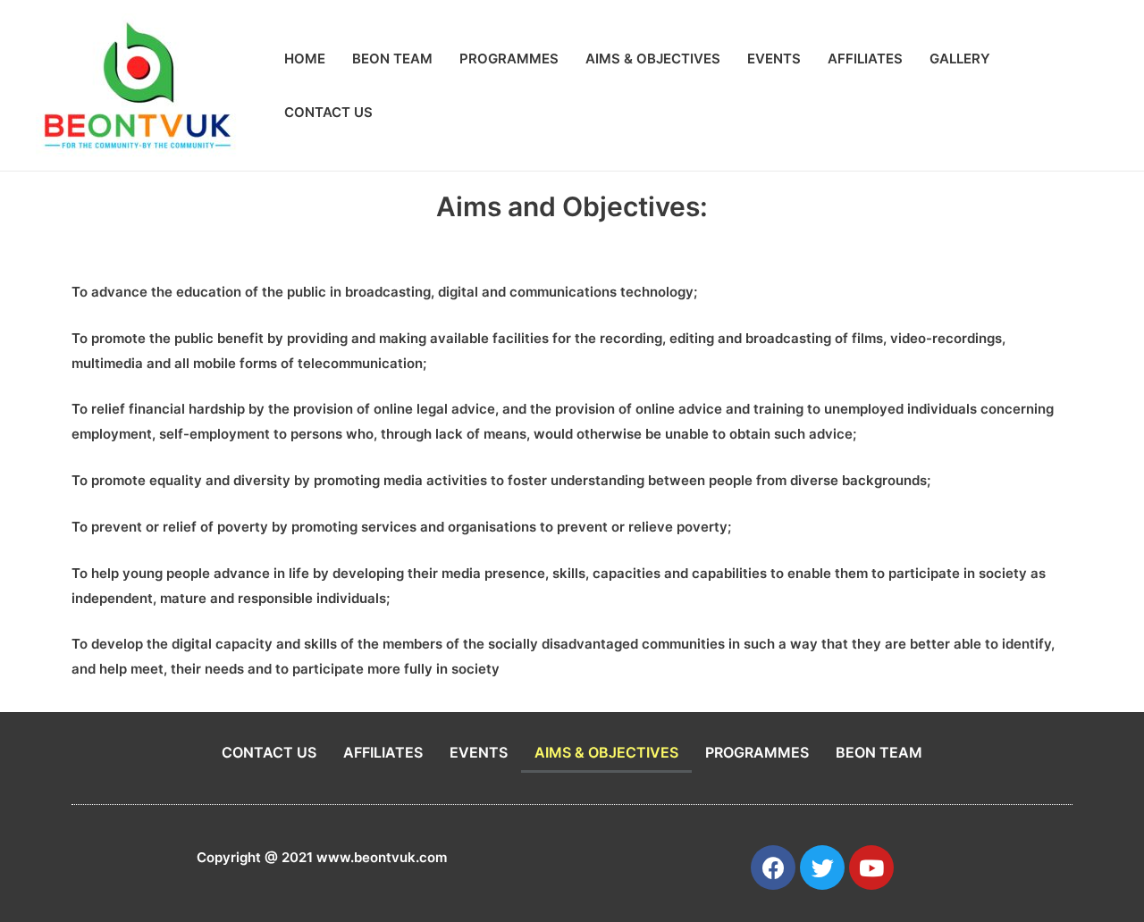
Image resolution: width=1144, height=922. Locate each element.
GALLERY (960, 58)
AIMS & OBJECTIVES (652, 58)
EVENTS (774, 58)
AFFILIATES (865, 58)
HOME (304, 58)
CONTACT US (328, 112)
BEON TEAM (392, 58)
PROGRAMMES (509, 58)
